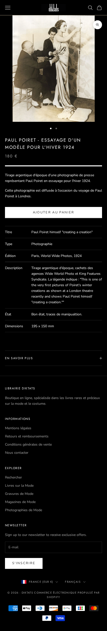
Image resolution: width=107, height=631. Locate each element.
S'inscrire (23, 563)
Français (73, 582)
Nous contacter (16, 452)
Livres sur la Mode (19, 485)
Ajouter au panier (53, 212)
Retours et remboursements (27, 436)
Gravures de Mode (19, 493)
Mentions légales (18, 428)
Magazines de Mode (20, 502)
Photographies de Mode (23, 510)
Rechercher (13, 477)
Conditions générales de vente (28, 444)
